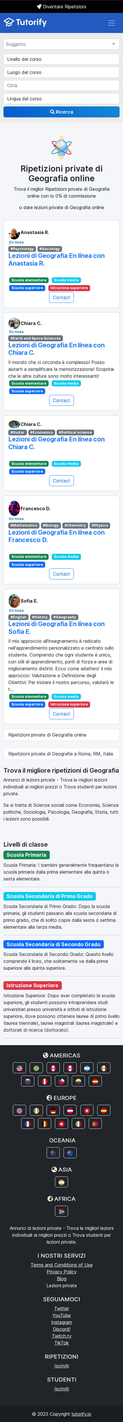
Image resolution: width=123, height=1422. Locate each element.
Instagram (61, 1322)
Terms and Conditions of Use (62, 1265)
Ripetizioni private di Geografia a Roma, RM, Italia (60, 754)
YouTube (61, 1315)
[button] (19, 1067)
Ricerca (64, 112)
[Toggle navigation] (112, 23)
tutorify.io (81, 1414)
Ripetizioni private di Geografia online (47, 735)
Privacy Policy (62, 1272)
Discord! (61, 1329)
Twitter (61, 1308)
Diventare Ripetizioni (63, 6)
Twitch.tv (62, 1336)
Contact (61, 297)
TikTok (61, 1343)
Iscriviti (61, 1366)
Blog (61, 1278)
